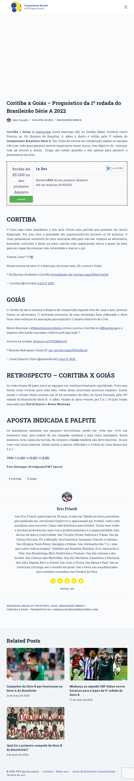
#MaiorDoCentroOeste (46, 328)
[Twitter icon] (74, 581)
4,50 (45, 458)
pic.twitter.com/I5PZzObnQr (68, 350)
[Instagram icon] (81, 581)
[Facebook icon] (53, 581)
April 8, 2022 (45, 283)
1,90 (21, 458)
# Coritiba (15, 478)
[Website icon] (67, 581)
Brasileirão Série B (69, 120)
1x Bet (41, 168)
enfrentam (43, 132)
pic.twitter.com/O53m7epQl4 (88, 274)
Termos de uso (16, 775)
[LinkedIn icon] (60, 581)
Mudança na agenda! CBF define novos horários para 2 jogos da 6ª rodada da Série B (97, 690)
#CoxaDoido (59, 274)
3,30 (33, 458)
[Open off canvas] (125, 7)
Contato (48, 771)
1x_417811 (117, 168)
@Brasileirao (109, 328)
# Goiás (32, 478)
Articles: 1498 (67, 588)
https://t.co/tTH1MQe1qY (50, 341)
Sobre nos (62, 771)
